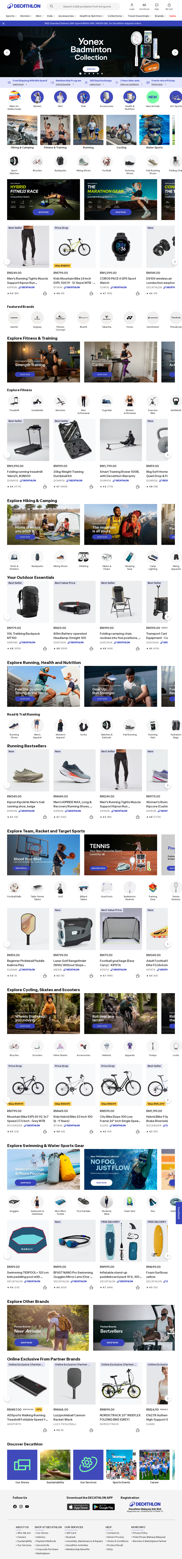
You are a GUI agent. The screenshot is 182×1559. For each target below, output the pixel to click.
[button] (80, 73)
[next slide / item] (175, 52)
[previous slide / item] (7, 52)
